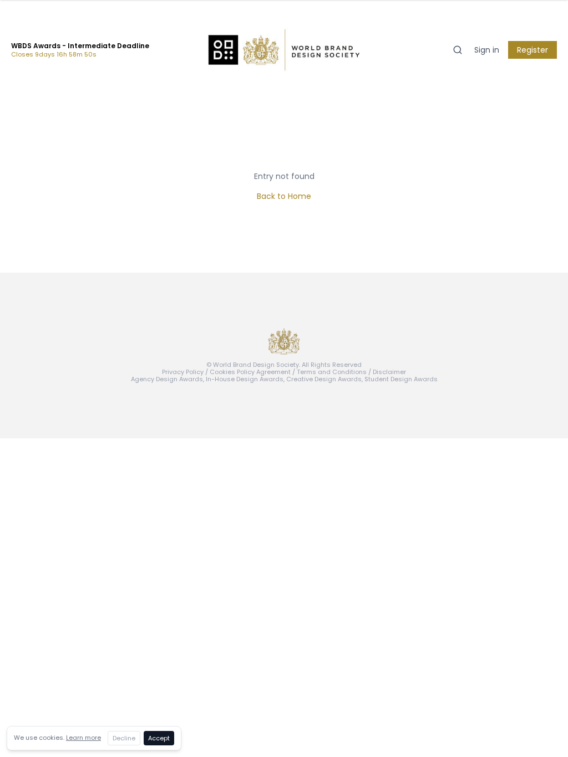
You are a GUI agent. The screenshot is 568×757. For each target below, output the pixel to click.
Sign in (486, 49)
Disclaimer (389, 371)
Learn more (83, 737)
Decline (124, 738)
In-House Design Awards (244, 379)
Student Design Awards (401, 379)
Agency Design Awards (167, 379)
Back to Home (284, 196)
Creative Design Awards (324, 379)
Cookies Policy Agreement (250, 371)
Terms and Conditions (332, 371)
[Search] (457, 50)
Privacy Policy (183, 371)
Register (532, 49)
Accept (159, 738)
